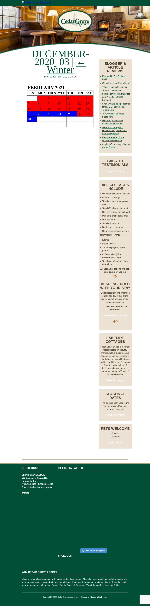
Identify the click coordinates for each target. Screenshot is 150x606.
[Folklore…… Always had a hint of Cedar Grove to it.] (99, 505)
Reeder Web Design (99, 597)
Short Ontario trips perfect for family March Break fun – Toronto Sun (116, 106)
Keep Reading (115, 171)
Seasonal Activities (115, 315)
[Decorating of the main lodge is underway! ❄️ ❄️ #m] (63, 494)
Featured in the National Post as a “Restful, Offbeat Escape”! (116, 97)
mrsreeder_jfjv (52, 76)
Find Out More (115, 414)
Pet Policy (115, 442)
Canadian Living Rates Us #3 (116, 83)
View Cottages (115, 380)
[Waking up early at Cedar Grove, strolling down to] (123, 510)
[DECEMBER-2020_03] (60, 128)
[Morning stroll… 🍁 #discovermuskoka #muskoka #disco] (111, 491)
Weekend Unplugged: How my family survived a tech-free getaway (114, 130)
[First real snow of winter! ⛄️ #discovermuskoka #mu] (75, 493)
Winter (66, 65)
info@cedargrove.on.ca (40, 487)
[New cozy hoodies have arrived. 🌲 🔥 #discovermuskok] (87, 499)
